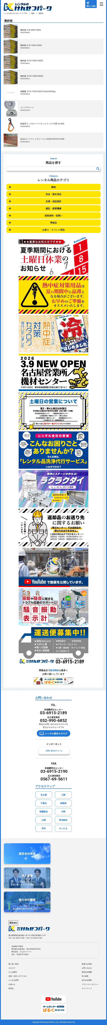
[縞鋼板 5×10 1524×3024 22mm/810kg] (11, 97)
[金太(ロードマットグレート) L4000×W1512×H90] (11, 145)
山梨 (44, 820)
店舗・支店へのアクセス (17, 976)
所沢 (44, 828)
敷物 (32, 13)
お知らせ (11, 984)
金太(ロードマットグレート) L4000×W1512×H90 (42, 139)
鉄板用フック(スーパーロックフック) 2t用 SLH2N (42, 123)
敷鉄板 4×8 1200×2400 (31, 45)
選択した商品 (91, 6)
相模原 (63, 803)
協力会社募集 (87, 980)
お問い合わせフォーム (54, 751)
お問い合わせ (87, 968)
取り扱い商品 (13, 964)
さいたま (63, 828)
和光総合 (63, 820)
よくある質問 (13, 980)
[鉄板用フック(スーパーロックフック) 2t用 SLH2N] (11, 130)
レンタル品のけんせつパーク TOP (15, 13)
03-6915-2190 (54, 771)
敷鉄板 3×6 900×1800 (30, 30)
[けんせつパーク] (28, 8)
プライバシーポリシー (90, 984)
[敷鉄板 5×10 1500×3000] (11, 67)
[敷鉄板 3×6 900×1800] (11, 36)
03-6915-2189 (53, 712)
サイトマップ (87, 988)
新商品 (11, 988)
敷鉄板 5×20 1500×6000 (31, 76)
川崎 (63, 811)
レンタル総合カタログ (56, 733)
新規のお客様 (87, 964)
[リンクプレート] (11, 114)
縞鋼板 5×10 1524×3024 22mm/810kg (37, 91)
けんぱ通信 (12, 972)
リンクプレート (27, 107)
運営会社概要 (87, 972)
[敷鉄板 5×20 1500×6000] (11, 82)
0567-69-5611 (54, 779)
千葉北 (44, 803)
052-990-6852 (53, 720)
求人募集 (85, 976)
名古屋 (44, 794)
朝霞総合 (44, 811)
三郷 (63, 794)
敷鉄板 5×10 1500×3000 (31, 60)
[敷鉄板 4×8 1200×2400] (11, 51)
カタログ (11, 968)
